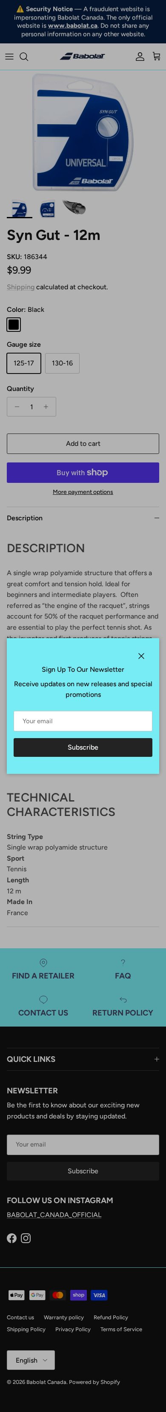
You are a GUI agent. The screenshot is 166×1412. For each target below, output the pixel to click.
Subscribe (83, 747)
